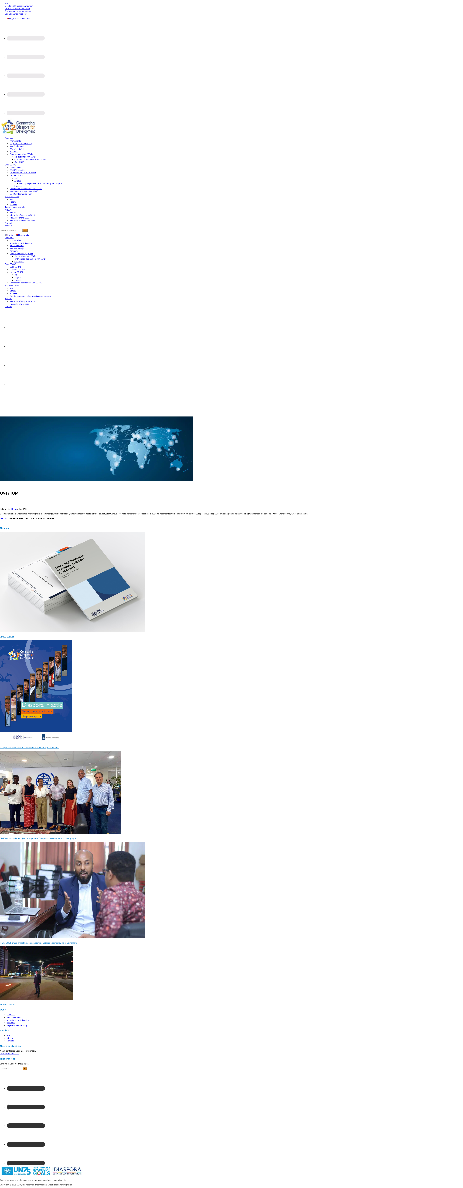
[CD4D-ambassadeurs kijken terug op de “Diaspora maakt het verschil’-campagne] (60, 833)
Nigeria (17, 277)
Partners (14, 251)
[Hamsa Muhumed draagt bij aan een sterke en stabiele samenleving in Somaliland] (72, 937)
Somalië (18, 280)
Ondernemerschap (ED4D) (21, 253)
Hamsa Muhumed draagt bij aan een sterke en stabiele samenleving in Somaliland (39, 942)
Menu (7, 3)
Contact (8, 306)
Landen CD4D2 (16, 272)
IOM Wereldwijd (17, 248)
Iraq (11, 288)
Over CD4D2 (10, 264)
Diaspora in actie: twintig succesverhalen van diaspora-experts (29, 747)
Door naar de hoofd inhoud (17, 8)
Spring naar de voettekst (16, 14)
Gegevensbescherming (17, 1025)
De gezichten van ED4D (25, 256)
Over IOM (9, 237)
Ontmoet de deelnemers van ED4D (30, 259)
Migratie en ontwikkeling (21, 243)
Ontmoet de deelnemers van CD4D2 (26, 282)
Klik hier (3, 518)
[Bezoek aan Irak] (36, 999)
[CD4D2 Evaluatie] (72, 631)
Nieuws (8, 298)
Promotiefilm (15, 240)
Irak (16, 274)
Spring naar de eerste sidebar (18, 11)
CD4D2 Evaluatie (17, 269)
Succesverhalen (12, 285)
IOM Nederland (17, 245)
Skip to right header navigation (19, 6)
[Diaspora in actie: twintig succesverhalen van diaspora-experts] (36, 742)
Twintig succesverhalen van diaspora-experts (30, 296)
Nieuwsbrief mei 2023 (19, 304)
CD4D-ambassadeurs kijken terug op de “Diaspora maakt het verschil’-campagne (38, 838)
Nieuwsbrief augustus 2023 (22, 301)
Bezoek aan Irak (7, 1004)
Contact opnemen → (9, 1053)
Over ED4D (19, 261)
